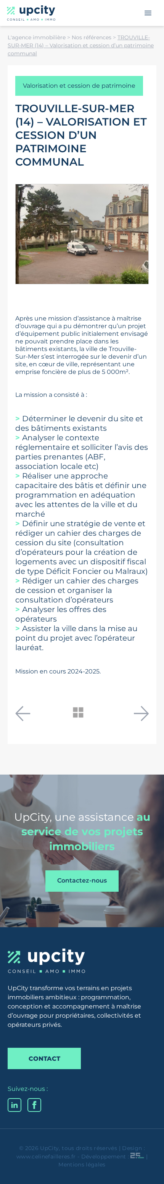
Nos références (91, 37)
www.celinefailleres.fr (46, 1156)
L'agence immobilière (37, 37)
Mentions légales (82, 1164)
